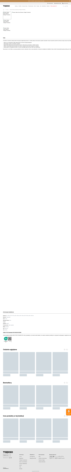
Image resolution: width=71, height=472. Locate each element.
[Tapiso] (6, 6)
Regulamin (21, 458)
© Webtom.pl (6, 468)
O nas (20, 456)
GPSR (20, 465)
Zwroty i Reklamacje (23, 463)
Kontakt (20, 468)
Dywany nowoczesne (43, 458)
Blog (39, 456)
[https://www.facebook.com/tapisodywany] (9, 457)
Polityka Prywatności (23, 460)
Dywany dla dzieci (42, 461)
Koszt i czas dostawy (23, 461)
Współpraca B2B (33, 458)
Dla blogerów (32, 456)
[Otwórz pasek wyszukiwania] (63, 6)
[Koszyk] (67, 6)
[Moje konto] (65, 6)
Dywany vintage (42, 460)
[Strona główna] (3, 9)
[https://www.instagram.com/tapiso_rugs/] (11, 457)
